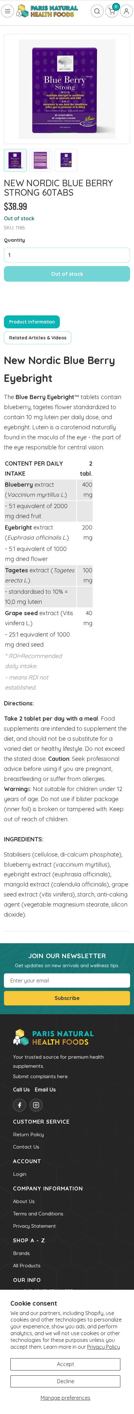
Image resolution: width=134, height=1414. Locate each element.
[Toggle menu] (7, 11)
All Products (27, 1265)
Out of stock (67, 274)
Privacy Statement (34, 1226)
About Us (24, 1201)
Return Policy (28, 1134)
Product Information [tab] (32, 321)
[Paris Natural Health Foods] (47, 11)
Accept (65, 1364)
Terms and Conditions (38, 1213)
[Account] (126, 11)
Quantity (14, 240)
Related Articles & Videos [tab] (37, 337)
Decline (65, 1381)
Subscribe (67, 998)
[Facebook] (19, 1105)
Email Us (45, 1089)
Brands (21, 1253)
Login (19, 1174)
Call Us (21, 1089)
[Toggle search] (97, 11)
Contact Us (26, 1146)
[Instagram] (36, 1105)
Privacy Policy (103, 1347)
